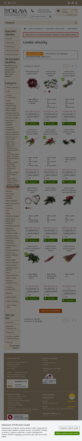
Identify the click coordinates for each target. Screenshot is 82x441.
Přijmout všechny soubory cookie (67, 433)
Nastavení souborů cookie (69, 428)
